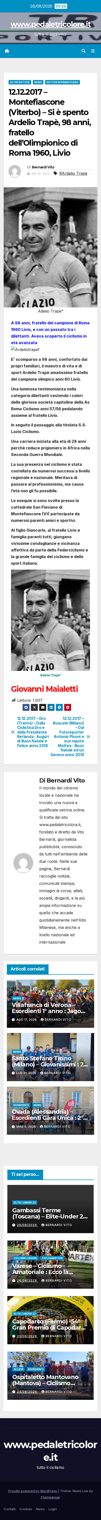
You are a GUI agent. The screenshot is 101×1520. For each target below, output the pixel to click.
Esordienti (21, 1105)
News (38, 82)
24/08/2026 (27, 1391)
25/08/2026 (27, 1336)
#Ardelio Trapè (73, 173)
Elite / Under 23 (25, 1202)
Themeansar (50, 1497)
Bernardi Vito (43, 167)
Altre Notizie (20, 82)
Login (53, 1509)
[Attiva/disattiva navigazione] (93, 51)
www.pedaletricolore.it (51, 24)
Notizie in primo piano (62, 82)
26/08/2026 (27, 1225)
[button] (84, 50)
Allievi (18, 1369)
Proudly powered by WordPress (33, 1491)
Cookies (26, 1509)
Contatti (10, 1509)
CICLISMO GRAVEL (25, 1258)
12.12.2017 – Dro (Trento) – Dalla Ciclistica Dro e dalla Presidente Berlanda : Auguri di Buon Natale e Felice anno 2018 (33, 732)
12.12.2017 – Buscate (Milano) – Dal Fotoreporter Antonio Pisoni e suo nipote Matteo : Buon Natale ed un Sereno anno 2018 (67, 736)
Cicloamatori (52, 1258)
